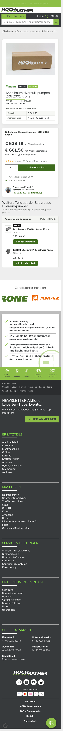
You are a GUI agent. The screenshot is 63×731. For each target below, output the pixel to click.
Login (40, 16)
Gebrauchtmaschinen (14, 498)
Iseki (49, 387)
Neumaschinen (10, 494)
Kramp (13, 391)
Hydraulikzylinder (12, 465)
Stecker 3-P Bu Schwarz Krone (37, 250)
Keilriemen (8, 445)
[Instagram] (41, 682)
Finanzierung (9, 567)
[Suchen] (56, 22)
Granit (5, 391)
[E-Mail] (19, 682)
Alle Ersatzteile (10, 442)
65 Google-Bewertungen (35, 161)
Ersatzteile (22, 31)
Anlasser (7, 462)
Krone (35, 31)
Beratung (36, 193)
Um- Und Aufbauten (13, 557)
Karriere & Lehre (11, 603)
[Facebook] (26, 682)
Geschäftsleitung (12, 599)
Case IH (6, 387)
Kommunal (8, 560)
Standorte (8, 589)
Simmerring (9, 469)
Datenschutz (30, 721)
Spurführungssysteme (14, 564)
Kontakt (30, 716)
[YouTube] (34, 682)
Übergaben (8, 609)
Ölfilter (6, 452)
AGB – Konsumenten (30, 706)
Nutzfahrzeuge (10, 553)
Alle (31, 391)
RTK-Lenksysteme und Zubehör (20, 521)
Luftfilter (7, 455)
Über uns (7, 596)
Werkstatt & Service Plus (16, 550)
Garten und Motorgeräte (16, 528)
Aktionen (7, 472)
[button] (5, 725)
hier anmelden (43, 419)
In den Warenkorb (36, 167)
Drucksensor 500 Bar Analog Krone (31, 229)
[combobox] (30, 22)
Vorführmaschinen (12, 501)
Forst (5, 524)
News (5, 606)
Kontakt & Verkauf (12, 593)
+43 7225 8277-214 (22, 193)
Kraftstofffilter (10, 458)
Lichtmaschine (10, 449)
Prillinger (23, 391)
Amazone (32, 387)
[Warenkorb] (46, 16)
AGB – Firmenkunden (30, 711)
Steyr (14, 387)
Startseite (8, 31)
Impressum (30, 701)
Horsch (22, 387)
